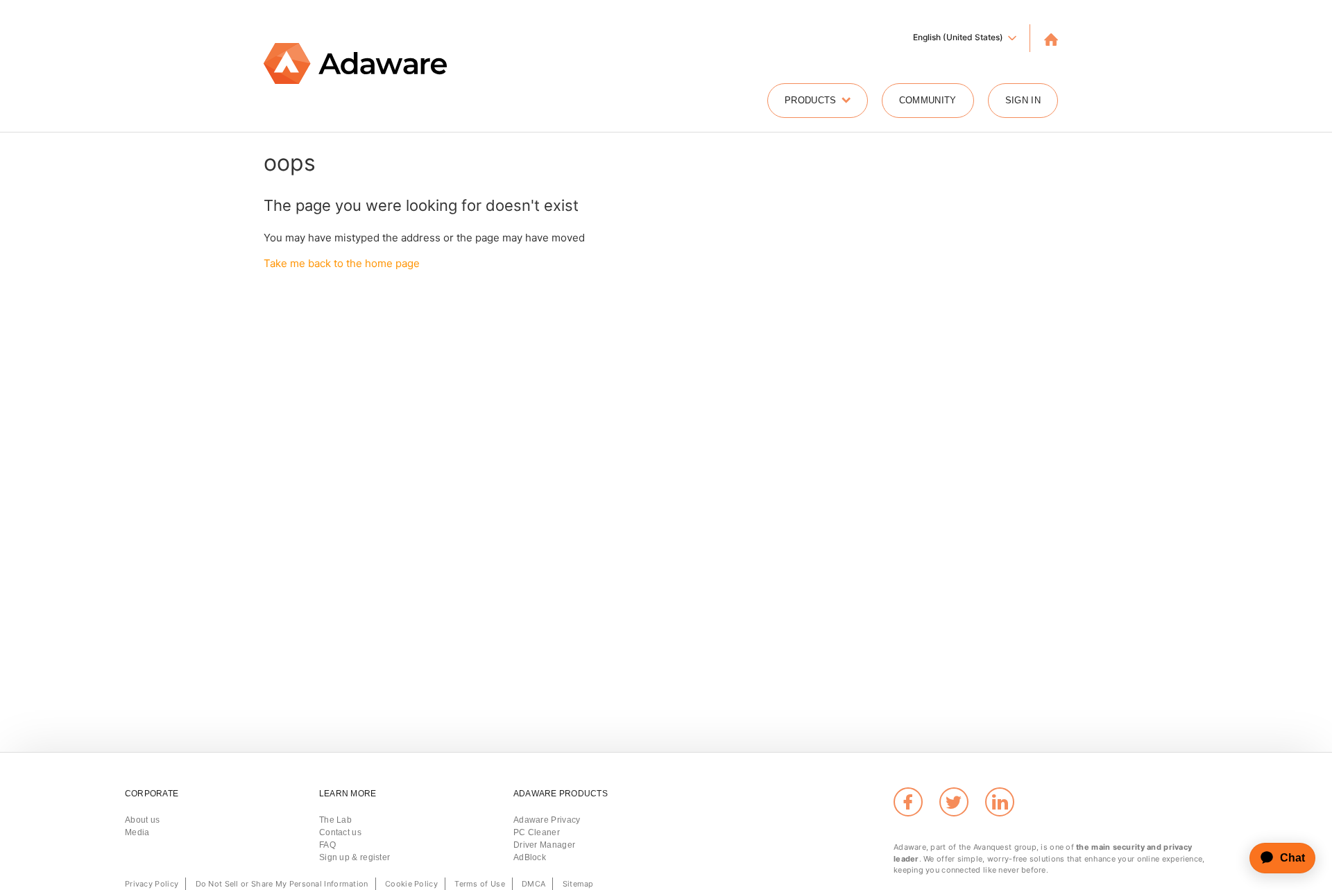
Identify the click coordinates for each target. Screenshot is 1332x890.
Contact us (340, 832)
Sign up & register (354, 857)
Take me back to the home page (342, 263)
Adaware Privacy (547, 820)
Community (928, 100)
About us (142, 820)
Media (137, 832)
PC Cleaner (536, 832)
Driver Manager (544, 845)
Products (811, 100)
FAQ (327, 845)
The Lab (335, 820)
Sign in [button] (1023, 100)
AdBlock (529, 857)
